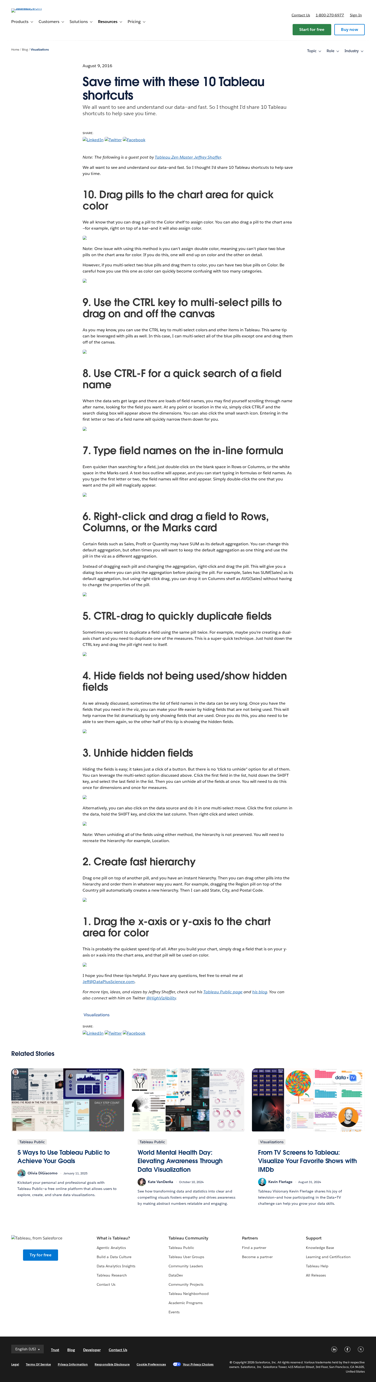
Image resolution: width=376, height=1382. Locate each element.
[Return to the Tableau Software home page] (30, 8)
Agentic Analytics (111, 1247)
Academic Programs (185, 1303)
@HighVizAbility (161, 998)
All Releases (316, 1275)
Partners (250, 1238)
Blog (25, 50)
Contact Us (106, 1284)
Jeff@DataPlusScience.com (108, 981)
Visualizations (40, 50)
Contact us (301, 15)
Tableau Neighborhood (188, 1293)
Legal (15, 1364)
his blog (259, 992)
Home (15, 50)
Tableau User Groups (186, 1257)
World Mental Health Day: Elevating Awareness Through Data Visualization (180, 1161)
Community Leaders (186, 1266)
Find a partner (254, 1247)
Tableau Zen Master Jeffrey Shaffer (188, 157)
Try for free (40, 1255)
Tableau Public (181, 1247)
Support (314, 1238)
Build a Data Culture (114, 1257)
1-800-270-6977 (330, 15)
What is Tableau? (113, 1238)
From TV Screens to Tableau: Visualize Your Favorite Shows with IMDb (307, 1161)
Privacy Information (73, 1364)
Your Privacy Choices (198, 1364)
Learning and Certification (328, 1257)
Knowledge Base (320, 1247)
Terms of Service (38, 1364)
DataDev (176, 1275)
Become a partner (257, 1257)
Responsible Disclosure (112, 1364)
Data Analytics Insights (116, 1266)
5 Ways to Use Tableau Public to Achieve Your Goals (63, 1157)
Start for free (312, 29)
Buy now (349, 29)
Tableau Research (112, 1275)
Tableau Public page (222, 992)
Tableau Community (188, 1238)
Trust (55, 1350)
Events (174, 1312)
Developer (92, 1350)
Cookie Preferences (151, 1364)
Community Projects (186, 1284)
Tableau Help (317, 1266)
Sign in (356, 15)
